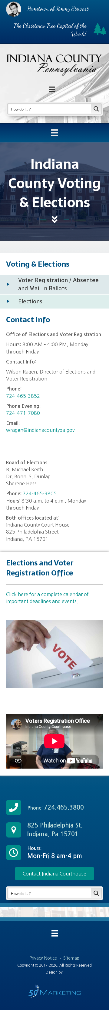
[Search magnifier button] (96, 109)
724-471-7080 (23, 413)
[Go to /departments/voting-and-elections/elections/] (54, 301)
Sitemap (71, 958)
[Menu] (54, 133)
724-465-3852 (23, 396)
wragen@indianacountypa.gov (40, 430)
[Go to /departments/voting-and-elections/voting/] (54, 284)
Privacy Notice (44, 958)
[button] (54, 873)
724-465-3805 (40, 493)
